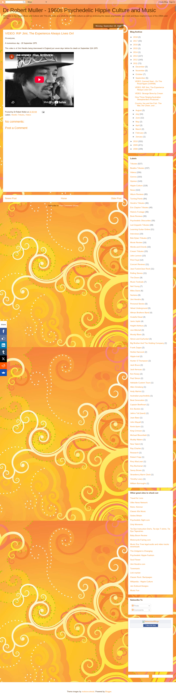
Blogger (108, 692)
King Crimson (136, 431)
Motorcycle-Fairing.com (140, 540)
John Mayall (135, 422)
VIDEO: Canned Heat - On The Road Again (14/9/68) (148, 82)
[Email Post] (43, 112)
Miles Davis (135, 291)
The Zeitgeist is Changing (141, 551)
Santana (134, 295)
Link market (135, 573)
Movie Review (136, 242)
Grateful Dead (136, 317)
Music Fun (134, 590)
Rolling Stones (136, 273)
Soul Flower (135, 560)
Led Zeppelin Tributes (139, 225)
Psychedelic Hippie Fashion (142, 555)
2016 (135, 45)
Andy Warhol (135, 391)
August (139, 110)
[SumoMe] (3, 372)
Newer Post (10, 198)
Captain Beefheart (138, 404)
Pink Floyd (134, 260)
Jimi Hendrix (135, 299)
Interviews (134, 234)
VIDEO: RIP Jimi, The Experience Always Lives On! (149, 88)
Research (134, 453)
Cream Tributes (137, 251)
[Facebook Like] (3, 338)
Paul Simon (135, 378)
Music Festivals (137, 282)
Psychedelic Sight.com (140, 520)
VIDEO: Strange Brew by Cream (149, 93)
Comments (139, 610)
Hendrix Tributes (17, 115)
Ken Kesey (135, 374)
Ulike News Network (139, 502)
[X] (3, 358)
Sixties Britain (136, 515)
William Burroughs (138, 483)
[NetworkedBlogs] (150, 621)
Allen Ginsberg (136, 387)
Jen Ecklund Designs (139, 586)
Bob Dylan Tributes (138, 238)
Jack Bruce (135, 365)
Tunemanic (135, 568)
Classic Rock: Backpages (141, 577)
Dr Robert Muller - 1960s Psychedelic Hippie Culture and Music (79, 10)
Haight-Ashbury (137, 326)
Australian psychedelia (140, 396)
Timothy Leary (136, 479)
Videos (28, 115)
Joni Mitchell (135, 330)
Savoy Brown (136, 470)
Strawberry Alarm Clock (140, 474)
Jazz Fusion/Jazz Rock (140, 269)
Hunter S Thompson (139, 361)
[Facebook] (3, 331)
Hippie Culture (136, 185)
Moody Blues (135, 334)
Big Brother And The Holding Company (147, 343)
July (138, 114)
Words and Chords (138, 247)
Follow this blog (150, 625)
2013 (135, 56)
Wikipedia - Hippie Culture (141, 581)
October (139, 74)
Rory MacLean (136, 461)
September (141, 78)
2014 (135, 52)
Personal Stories (137, 304)
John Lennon (136, 256)
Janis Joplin (135, 321)
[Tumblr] (3, 351)
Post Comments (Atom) (68, 206)
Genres (133, 177)
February (140, 133)
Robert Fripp (135, 457)
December (140, 67)
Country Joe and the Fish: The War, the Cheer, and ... (148, 104)
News (132, 190)
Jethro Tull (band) (138, 413)
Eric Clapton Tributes (139, 207)
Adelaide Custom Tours (140, 383)
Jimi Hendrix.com (137, 564)
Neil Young (135, 286)
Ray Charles (135, 448)
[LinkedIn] (3, 345)
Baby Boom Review (138, 535)
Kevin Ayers (135, 426)
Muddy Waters (136, 439)
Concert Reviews (137, 264)
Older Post (116, 198)
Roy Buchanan (136, 466)
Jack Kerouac (136, 369)
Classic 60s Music (138, 511)
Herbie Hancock (137, 352)
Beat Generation (137, 400)
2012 (135, 60)
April (138, 125)
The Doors (134, 277)
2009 (135, 145)
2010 (135, 141)
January (139, 137)
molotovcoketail (88, 692)
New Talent (135, 444)
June (138, 118)
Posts (136, 606)
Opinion (133, 181)
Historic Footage (137, 212)
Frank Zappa (135, 347)
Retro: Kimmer (136, 507)
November (140, 70)
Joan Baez (134, 418)
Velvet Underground (139, 308)
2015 (135, 48)
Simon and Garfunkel (139, 339)
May (138, 122)
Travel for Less (136, 498)
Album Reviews (137, 194)
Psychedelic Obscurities (140, 220)
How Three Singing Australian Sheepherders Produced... (148, 98)
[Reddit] (3, 365)
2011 (135, 63)
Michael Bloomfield (138, 435)
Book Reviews (136, 216)
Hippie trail (134, 356)
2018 (135, 37)
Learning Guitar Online (140, 229)
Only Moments (136, 524)
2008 (135, 149)
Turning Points (136, 199)
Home (64, 198)
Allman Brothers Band (139, 312)
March (139, 129)
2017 (135, 41)
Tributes (133, 164)
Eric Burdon (135, 409)
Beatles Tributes (137, 168)
